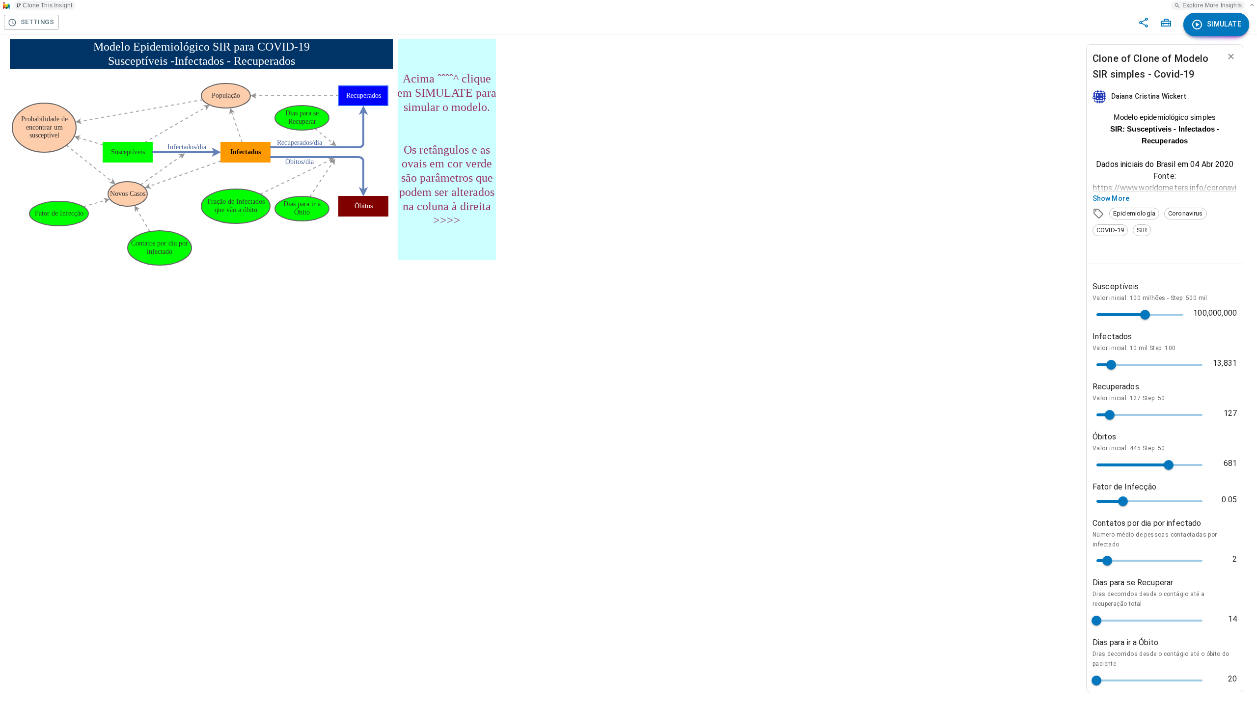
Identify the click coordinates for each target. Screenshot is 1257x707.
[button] (1134, 213)
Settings (37, 22)
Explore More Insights (1212, 5)
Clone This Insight (47, 5)
